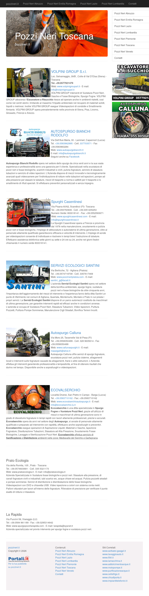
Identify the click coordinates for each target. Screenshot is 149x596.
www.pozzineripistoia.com (70, 277)
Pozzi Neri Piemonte (66, 564)
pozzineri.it (12, 4)
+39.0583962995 (64, 143)
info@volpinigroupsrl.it (62, 89)
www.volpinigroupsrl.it (68, 86)
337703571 (86, 143)
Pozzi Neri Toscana (65, 567)
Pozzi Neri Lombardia (113, 3)
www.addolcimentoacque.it (116, 564)
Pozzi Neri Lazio (88, 3)
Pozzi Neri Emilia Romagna (61, 3)
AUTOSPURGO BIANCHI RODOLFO (71, 133)
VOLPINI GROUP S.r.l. (69, 71)
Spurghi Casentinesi (66, 201)
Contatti (132, 3)
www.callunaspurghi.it (68, 347)
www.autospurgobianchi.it (70, 150)
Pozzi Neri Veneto (64, 570)
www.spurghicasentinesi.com (72, 216)
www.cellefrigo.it (110, 574)
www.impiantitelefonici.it (114, 580)
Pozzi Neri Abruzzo (33, 3)
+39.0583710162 (64, 398)
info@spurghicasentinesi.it (65, 219)
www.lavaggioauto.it (112, 554)
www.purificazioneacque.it (116, 570)
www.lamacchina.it (112, 560)
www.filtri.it (107, 557)
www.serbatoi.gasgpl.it (114, 550)
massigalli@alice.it (60, 350)
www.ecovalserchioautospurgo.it (73, 401)
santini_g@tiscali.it (60, 280)
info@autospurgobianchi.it (72, 153)
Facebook (74, 156)
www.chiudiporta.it (111, 577)
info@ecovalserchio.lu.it (63, 404)
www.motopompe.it (112, 567)
